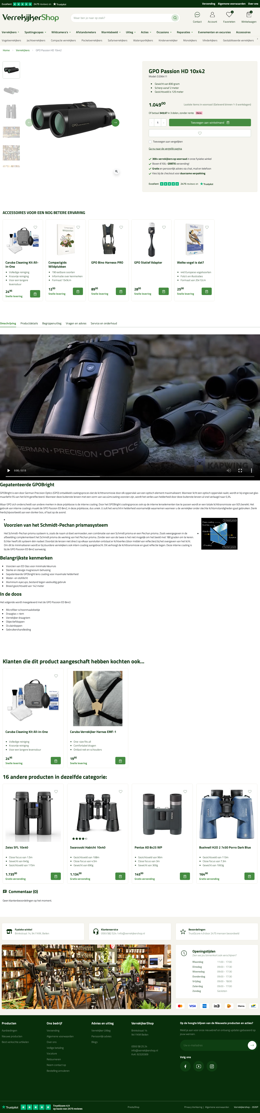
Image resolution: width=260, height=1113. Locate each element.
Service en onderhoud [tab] (104, 323)
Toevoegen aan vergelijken (168, 142)
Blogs (94, 1042)
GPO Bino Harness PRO (107, 262)
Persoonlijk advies (101, 1036)
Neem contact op (56, 1065)
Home (6, 50)
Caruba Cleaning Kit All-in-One (21, 264)
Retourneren (54, 1059)
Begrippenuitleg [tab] (51, 323)
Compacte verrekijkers (63, 40)
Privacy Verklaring (193, 1107)
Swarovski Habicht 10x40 (87, 847)
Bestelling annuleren (58, 1071)
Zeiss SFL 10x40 (16, 847)
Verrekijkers (23, 50)
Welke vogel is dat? (190, 262)
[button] (249, 18)
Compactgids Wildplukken (57, 264)
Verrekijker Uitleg (101, 1030)
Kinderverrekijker (168, 40)
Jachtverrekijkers (36, 40)
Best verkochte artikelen (15, 1042)
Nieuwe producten (12, 1036)
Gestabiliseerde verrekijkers (238, 40)
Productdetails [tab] (29, 323)
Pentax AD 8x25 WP (148, 847)
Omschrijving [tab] (8, 323)
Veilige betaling (55, 1048)
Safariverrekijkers (117, 40)
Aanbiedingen (9, 1030)
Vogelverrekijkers (11, 40)
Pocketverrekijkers (92, 40)
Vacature (52, 1053)
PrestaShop (133, 1107)
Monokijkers (190, 40)
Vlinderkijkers (210, 40)
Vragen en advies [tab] (76, 323)
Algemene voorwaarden (231, 4)
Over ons (253, 4)
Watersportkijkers (143, 40)
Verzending (208, 4)
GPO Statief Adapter (148, 262)
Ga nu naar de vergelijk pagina (165, 149)
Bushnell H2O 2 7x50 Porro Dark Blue (225, 847)
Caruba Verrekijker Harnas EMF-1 (93, 731)
